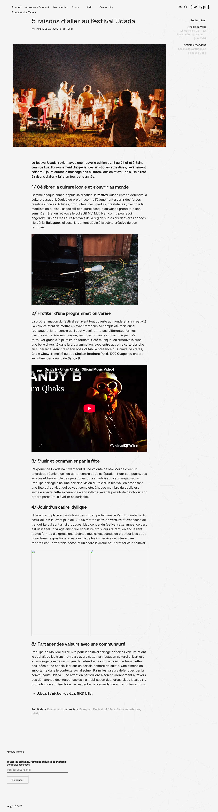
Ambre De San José (47, 29)
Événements (55, 709)
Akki (89, 7)
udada (36, 713)
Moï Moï (109, 709)
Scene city (106, 7)
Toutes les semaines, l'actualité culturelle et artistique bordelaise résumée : (36, 763)
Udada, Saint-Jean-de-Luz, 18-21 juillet (64, 693)
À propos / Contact (37, 7)
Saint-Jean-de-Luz (128, 709)
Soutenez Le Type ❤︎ (24, 12)
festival (103, 195)
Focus (76, 7)
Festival (98, 709)
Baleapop (53, 222)
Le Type (18, 805)
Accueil (16, 7)
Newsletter (60, 7)
